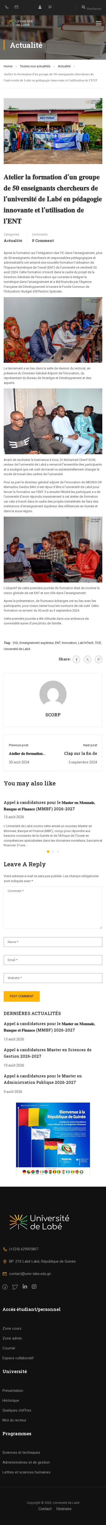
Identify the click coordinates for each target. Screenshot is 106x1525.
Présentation (12, 1390)
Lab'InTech (85, 643)
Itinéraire (63, 1509)
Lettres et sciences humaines (26, 1472)
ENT (57, 643)
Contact (45, 1509)
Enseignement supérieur (36, 643)
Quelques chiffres (16, 1410)
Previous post (18, 745)
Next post (90, 745)
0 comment (43, 240)
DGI (15, 643)
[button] (48, 851)
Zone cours (11, 1328)
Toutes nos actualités (35, 66)
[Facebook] (76, 659)
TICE (98, 643)
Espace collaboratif (18, 1358)
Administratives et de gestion (26, 1462)
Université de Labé (17, 649)
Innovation (69, 643)
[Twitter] (87, 659)
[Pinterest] (98, 659)
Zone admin (12, 1338)
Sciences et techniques (21, 1452)
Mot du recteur (14, 1420)
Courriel (8, 1348)
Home (8, 66)
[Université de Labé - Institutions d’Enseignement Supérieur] (20, 23)
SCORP (53, 715)
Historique (10, 1400)
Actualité (64, 66)
